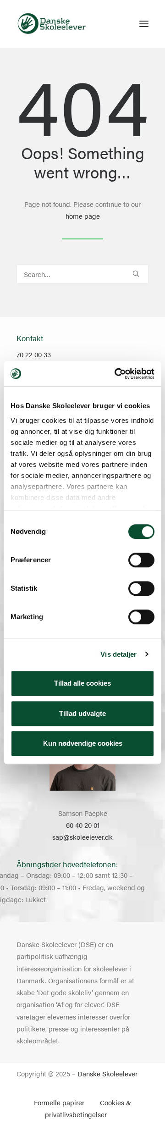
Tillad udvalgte (82, 713)
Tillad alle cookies (82, 683)
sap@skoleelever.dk (82, 837)
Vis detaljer (118, 654)
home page (83, 216)
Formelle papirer (59, 1102)
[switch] (141, 560)
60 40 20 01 (82, 825)
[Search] (82, 274)
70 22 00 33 (33, 354)
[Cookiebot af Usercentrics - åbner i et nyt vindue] (116, 374)
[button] (144, 24)
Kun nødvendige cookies (82, 743)
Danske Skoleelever (107, 1073)
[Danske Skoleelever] (51, 23)
